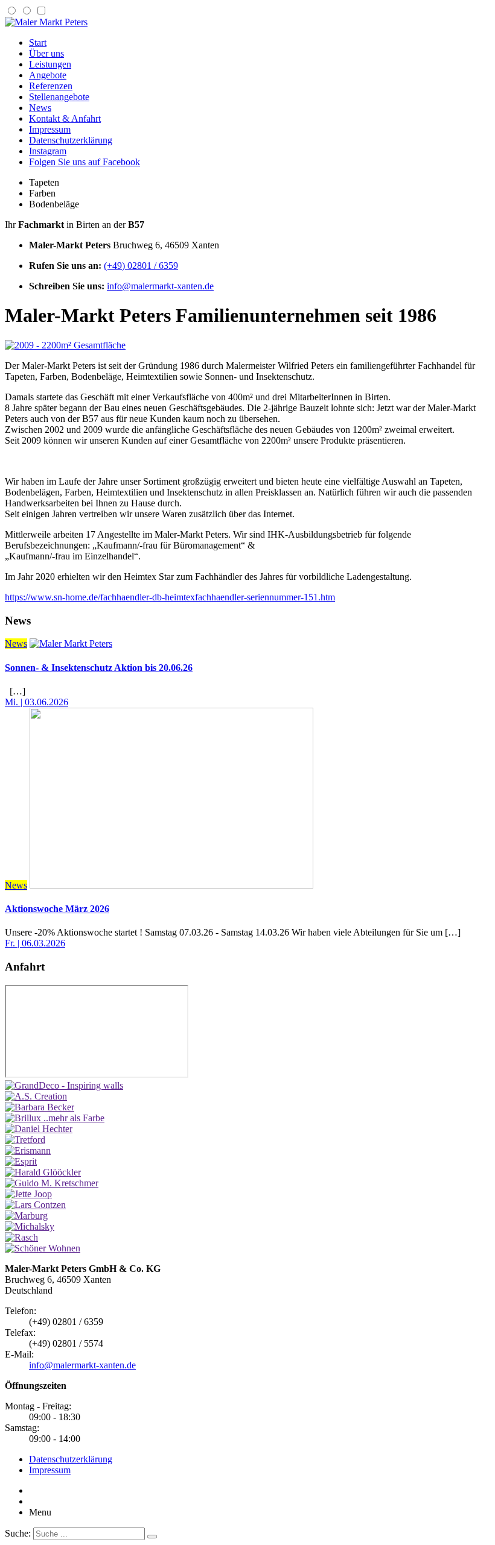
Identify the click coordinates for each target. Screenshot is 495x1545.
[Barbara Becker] (39, 1107)
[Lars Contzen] (35, 1205)
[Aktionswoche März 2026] (171, 885)
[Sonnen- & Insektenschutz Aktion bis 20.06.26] (71, 643)
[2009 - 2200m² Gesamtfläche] (65, 345)
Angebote (47, 75)
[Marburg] (26, 1215)
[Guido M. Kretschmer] (51, 1183)
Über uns (46, 53)
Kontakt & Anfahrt (65, 118)
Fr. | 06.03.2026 (35, 943)
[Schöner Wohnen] (42, 1248)
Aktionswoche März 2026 (57, 909)
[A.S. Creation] (36, 1096)
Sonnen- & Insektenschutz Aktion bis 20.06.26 (99, 667)
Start (37, 42)
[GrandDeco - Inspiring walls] (64, 1085)
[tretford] (25, 1139)
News (40, 107)
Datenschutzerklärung (70, 140)
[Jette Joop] (28, 1194)
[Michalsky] (29, 1226)
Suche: (18, 1533)
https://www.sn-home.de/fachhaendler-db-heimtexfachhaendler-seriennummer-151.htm (170, 597)
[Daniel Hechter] (38, 1129)
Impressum (50, 129)
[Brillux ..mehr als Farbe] (54, 1118)
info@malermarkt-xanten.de (160, 286)
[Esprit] (21, 1161)
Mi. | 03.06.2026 (36, 702)
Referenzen (50, 86)
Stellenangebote (59, 97)
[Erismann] (28, 1150)
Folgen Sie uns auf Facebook (84, 162)
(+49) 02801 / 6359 (141, 265)
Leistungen (50, 64)
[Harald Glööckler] (43, 1172)
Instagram (47, 151)
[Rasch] (21, 1237)
